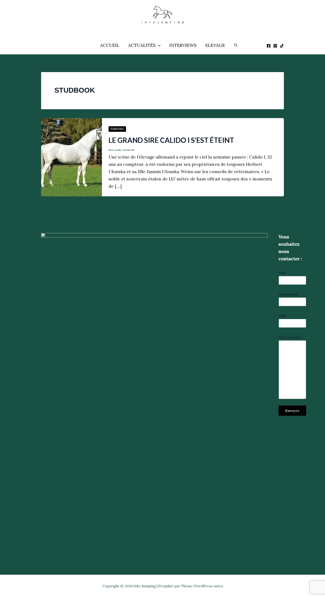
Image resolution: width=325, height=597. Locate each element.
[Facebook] (269, 46)
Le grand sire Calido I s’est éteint (171, 140)
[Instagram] (275, 46)
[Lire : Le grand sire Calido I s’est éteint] (71, 156)
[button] (158, 45)
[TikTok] (282, 46)
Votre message (290, 337)
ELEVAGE (215, 45)
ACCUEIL (109, 45)
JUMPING (117, 129)
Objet (283, 316)
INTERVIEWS (183, 45)
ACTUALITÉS (142, 45)
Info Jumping (157, 28)
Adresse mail (288, 294)
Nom (282, 273)
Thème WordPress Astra (202, 586)
